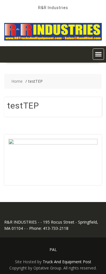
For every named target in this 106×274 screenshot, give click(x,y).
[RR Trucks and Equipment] (53, 39)
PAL (53, 249)
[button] (98, 54)
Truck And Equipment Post (67, 261)
